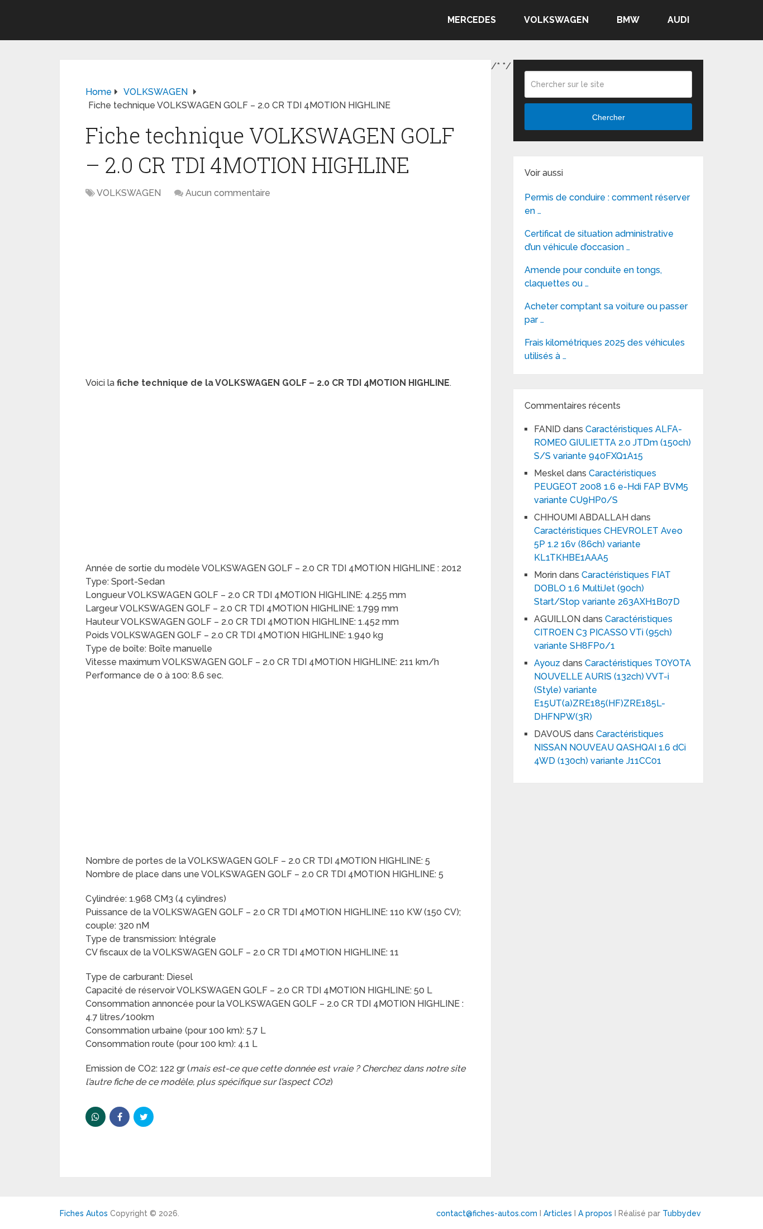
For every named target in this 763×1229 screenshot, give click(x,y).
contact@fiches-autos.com (486, 1213)
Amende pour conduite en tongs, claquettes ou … (593, 277)
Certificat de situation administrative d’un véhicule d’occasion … (599, 240)
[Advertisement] (275, 294)
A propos (595, 1213)
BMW (628, 20)
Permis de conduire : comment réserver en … (607, 204)
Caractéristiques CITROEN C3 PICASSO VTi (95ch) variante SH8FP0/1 (603, 632)
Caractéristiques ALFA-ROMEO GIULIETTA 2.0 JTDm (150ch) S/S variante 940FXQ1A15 (612, 442)
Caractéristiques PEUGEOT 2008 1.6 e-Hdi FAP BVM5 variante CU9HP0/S (611, 486)
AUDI (678, 20)
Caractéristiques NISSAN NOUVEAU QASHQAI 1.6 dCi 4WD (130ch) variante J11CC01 (610, 747)
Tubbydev (681, 1213)
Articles (557, 1213)
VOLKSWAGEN (556, 20)
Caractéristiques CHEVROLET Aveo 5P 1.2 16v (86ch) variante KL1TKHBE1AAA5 (608, 544)
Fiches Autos (84, 1213)
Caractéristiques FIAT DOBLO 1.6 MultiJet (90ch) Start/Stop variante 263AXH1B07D (607, 588)
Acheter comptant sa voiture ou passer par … (606, 313)
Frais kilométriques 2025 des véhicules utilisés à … (604, 349)
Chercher (608, 117)
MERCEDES (471, 20)
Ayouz (547, 663)
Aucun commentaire (227, 193)
